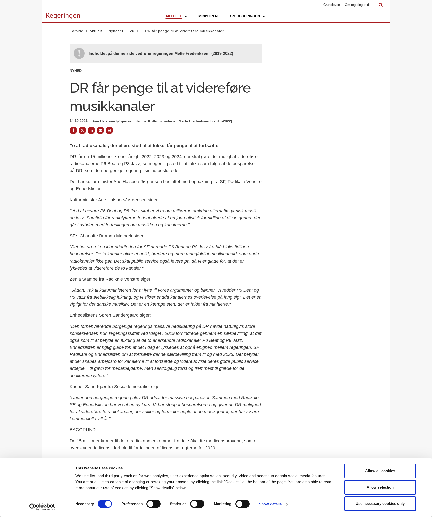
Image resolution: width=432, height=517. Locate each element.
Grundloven (332, 5)
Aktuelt (174, 16)
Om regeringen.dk (358, 5)
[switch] (153, 504)
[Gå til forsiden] (63, 14)
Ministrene (209, 16)
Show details (270, 504)
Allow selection (380, 487)
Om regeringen (245, 16)
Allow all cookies (380, 471)
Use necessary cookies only (380, 504)
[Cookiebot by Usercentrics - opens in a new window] (42, 507)
